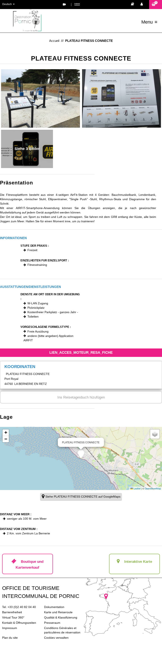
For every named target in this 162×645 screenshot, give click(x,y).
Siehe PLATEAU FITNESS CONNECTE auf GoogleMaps (82, 496)
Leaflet (136, 488)
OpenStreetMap (153, 488)
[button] (155, 4)
